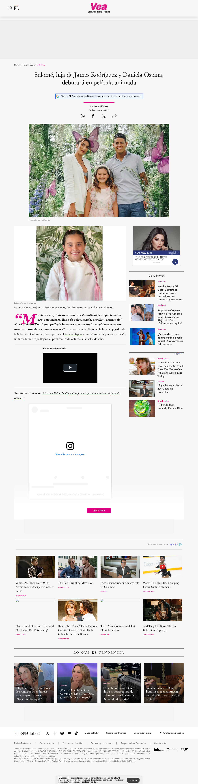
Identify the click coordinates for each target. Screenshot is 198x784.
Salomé (93, 329)
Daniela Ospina (73, 334)
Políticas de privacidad (72, 743)
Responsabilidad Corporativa (133, 743)
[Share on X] (103, 116)
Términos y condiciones (101, 743)
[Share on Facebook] (92, 116)
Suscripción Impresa (116, 733)
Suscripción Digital (143, 733)
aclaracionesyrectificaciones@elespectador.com (34, 756)
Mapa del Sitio (92, 733)
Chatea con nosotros (173, 733)
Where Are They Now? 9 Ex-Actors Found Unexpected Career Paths (35, 587)
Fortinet (104, 591)
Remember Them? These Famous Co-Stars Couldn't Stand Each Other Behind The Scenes (77, 630)
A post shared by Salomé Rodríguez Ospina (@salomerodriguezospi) (70, 494)
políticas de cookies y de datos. (85, 782)
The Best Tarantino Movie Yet (75, 583)
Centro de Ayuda (46, 743)
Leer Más (99, 510)
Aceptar (133, 780)
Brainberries (21, 595)
